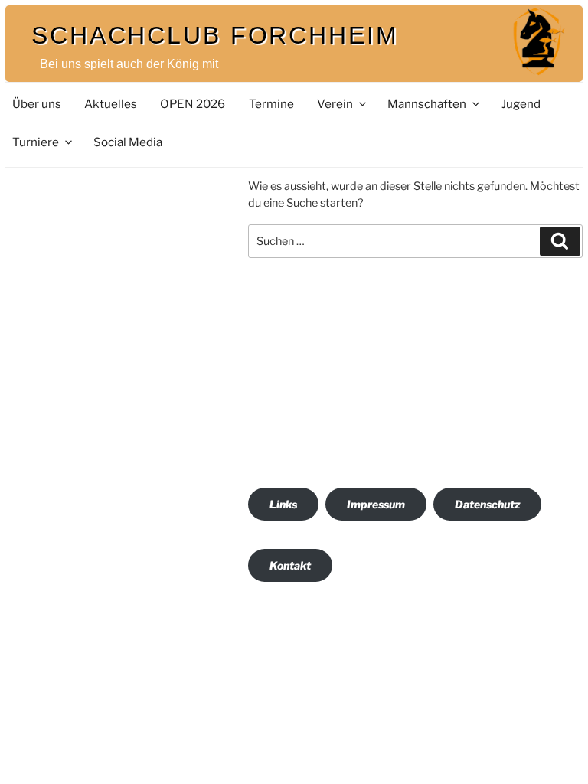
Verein (335, 103)
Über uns (36, 103)
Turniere (35, 142)
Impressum (376, 504)
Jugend (521, 103)
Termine (271, 103)
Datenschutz (487, 504)
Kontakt (290, 565)
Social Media (127, 142)
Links (283, 504)
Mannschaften (426, 103)
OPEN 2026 (192, 103)
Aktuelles (110, 103)
